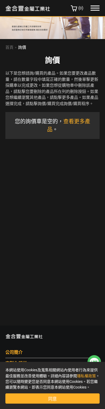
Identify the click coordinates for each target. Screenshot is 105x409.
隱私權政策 (86, 376)
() (80, 8)
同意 (52, 398)
